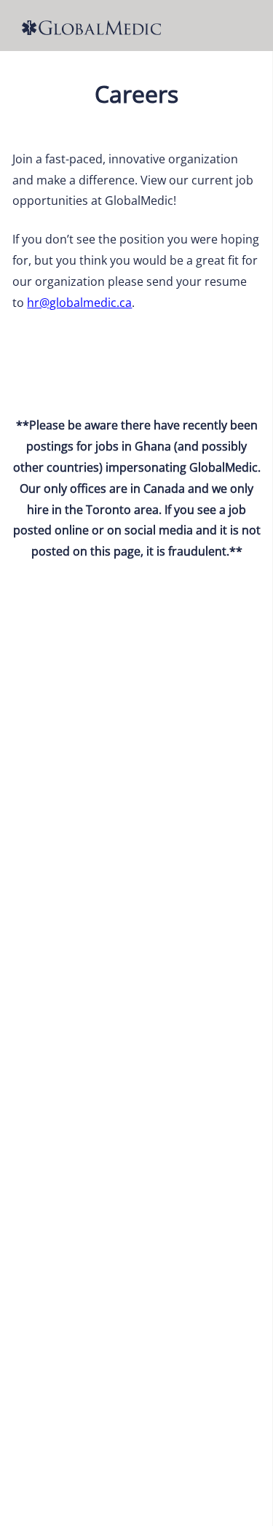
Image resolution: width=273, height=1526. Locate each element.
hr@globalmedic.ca (79, 303)
